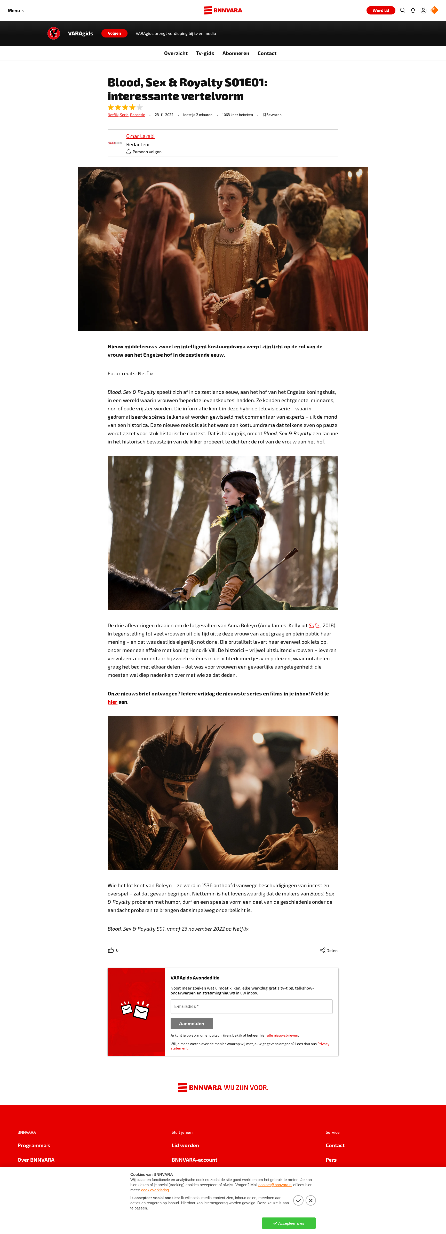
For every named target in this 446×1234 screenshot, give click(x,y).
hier (112, 702)
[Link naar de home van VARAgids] (53, 33)
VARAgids (80, 33)
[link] (115, 143)
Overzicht (176, 53)
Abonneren (235, 53)
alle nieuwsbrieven (282, 1035)
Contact (267, 53)
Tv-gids (205, 53)
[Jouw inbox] (413, 10)
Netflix (114, 114)
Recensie (137, 114)
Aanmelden (191, 1023)
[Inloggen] (423, 10)
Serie (125, 114)
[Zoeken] (403, 10)
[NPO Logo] (434, 10)
